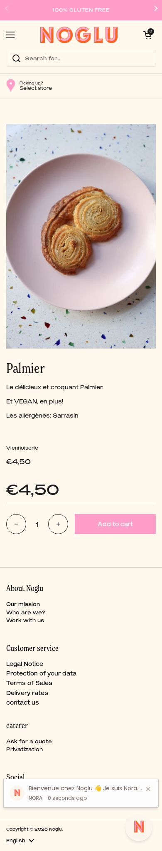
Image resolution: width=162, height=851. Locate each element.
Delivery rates (27, 693)
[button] (147, 35)
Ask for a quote (29, 741)
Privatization (24, 749)
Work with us (25, 620)
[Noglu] (79, 35)
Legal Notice (24, 664)
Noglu (55, 828)
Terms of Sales (29, 683)
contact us (22, 702)
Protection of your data (41, 673)
